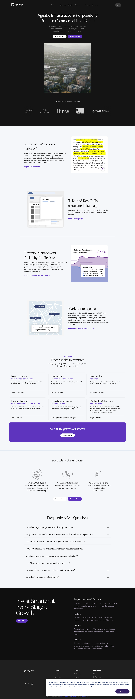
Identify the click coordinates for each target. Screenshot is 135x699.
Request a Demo (67, 435)
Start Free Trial (59, 36)
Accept (122, 691)
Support (81, 696)
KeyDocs (57, 674)
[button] (54, 5)
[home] (17, 5)
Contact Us (95, 5)
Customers (63, 5)
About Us (87, 5)
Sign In (118, 5)
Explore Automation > (33, 167)
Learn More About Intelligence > (81, 329)
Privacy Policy (114, 687)
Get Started (21, 620)
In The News (97, 677)
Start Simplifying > (75, 219)
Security (70, 5)
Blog (94, 674)
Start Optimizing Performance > (37, 275)
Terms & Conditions (65, 696)
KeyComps (57, 677)
